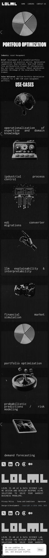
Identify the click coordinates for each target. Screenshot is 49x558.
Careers (31, 4)
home (23, 4)
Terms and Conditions (25, 501)
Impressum (42, 501)
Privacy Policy (8, 501)
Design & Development (10, 506)
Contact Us (41, 4)
